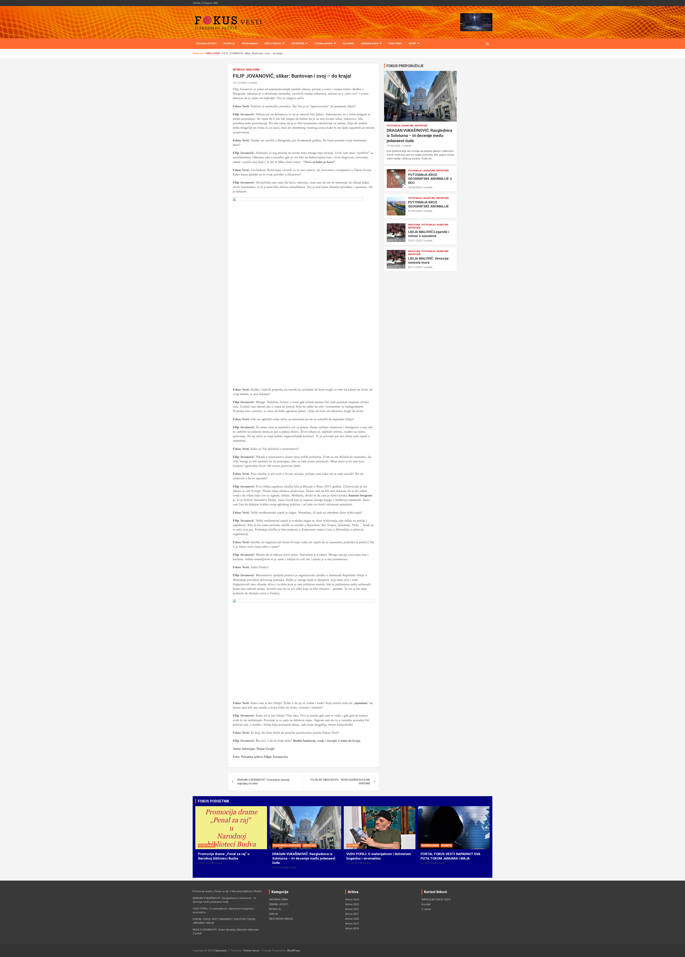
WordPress (293, 950)
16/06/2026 (353, 863)
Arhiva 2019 (352, 923)
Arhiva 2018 (352, 928)
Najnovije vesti (206, 43)
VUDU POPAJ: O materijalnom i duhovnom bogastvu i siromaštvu (378, 856)
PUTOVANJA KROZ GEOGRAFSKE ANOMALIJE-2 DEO (430, 179)
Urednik (252, 82)
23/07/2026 (205, 863)
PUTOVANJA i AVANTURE (400, 125)
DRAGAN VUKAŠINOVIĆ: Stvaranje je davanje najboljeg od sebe (263, 781)
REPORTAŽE (297, 43)
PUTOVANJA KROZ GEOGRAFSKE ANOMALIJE (428, 204)
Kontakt (426, 904)
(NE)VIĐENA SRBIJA (281, 918)
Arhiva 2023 (352, 904)
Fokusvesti (220, 950)
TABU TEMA (395, 43)
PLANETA (446, 845)
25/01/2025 (415, 240)
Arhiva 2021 (352, 914)
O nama (426, 909)
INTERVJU (229, 43)
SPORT (412, 43)
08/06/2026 (427, 863)
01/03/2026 (415, 211)
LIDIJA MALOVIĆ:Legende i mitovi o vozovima (428, 234)
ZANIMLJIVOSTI (323, 43)
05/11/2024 (415, 267)
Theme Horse (251, 950)
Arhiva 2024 (352, 899)
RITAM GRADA (250, 43)
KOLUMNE (348, 43)
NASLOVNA (252, 69)
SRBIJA (273, 914)
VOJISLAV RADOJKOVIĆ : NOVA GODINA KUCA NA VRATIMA (340, 781)
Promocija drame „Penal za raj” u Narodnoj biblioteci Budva (224, 856)
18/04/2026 (415, 187)
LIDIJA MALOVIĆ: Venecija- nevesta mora (429, 260)
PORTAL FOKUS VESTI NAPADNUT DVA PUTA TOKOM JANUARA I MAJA (450, 856)
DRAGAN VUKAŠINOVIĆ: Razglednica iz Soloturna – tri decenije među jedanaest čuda (419, 135)
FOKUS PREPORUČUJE (405, 66)
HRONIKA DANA (369, 43)
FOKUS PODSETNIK (213, 801)
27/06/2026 (393, 145)
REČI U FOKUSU (273, 43)
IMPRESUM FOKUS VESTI (436, 899)
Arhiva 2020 (352, 918)
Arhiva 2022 (352, 909)
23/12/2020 (239, 82)
